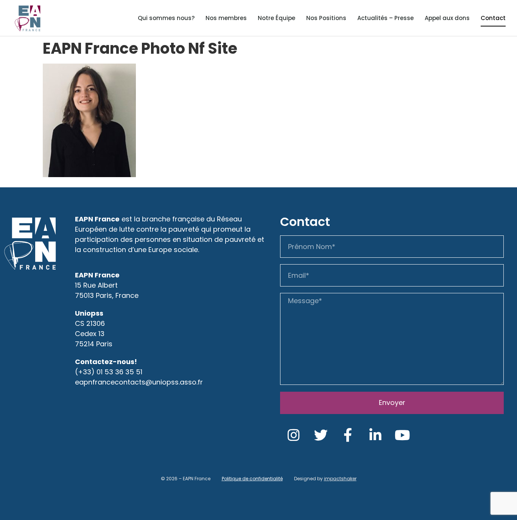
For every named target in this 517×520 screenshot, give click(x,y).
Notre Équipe (276, 18)
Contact (493, 18)
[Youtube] (402, 435)
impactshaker (340, 478)
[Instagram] (293, 435)
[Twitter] (321, 435)
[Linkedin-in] (375, 435)
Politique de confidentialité (252, 478)
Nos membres (226, 18)
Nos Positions (326, 18)
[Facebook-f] (348, 435)
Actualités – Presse (385, 18)
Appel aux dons (447, 18)
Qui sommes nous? (166, 18)
